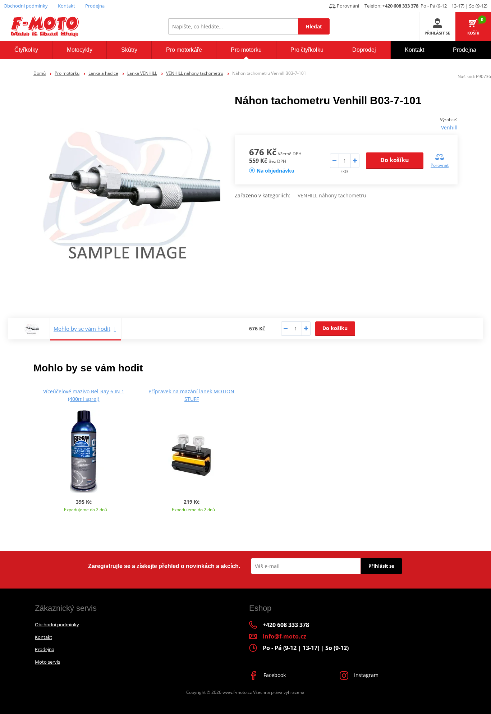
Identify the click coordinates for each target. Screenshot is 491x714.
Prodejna (95, 6)
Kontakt (66, 6)
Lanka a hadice (103, 73)
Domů (39, 73)
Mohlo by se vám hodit (82, 328)
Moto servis (47, 662)
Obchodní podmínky (26, 6)
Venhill (449, 127)
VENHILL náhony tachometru (194, 73)
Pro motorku (67, 73)
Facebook (274, 675)
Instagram (365, 675)
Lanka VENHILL (142, 73)
